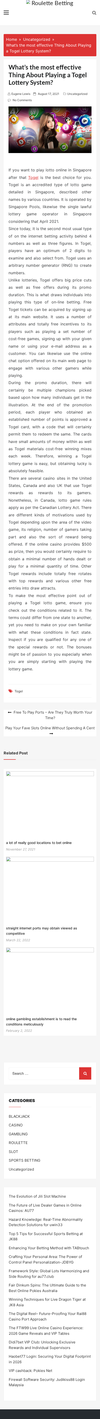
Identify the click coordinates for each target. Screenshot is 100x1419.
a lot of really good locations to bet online (39, 843)
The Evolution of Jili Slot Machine (37, 1196)
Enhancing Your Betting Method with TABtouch (49, 1248)
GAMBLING (18, 1134)
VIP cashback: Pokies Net (30, 1370)
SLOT (13, 1151)
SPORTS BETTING (24, 1160)
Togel (33, 177)
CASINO (16, 1125)
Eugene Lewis (20, 94)
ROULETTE (18, 1142)
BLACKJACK (19, 1116)
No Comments (22, 100)
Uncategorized (77, 94)
